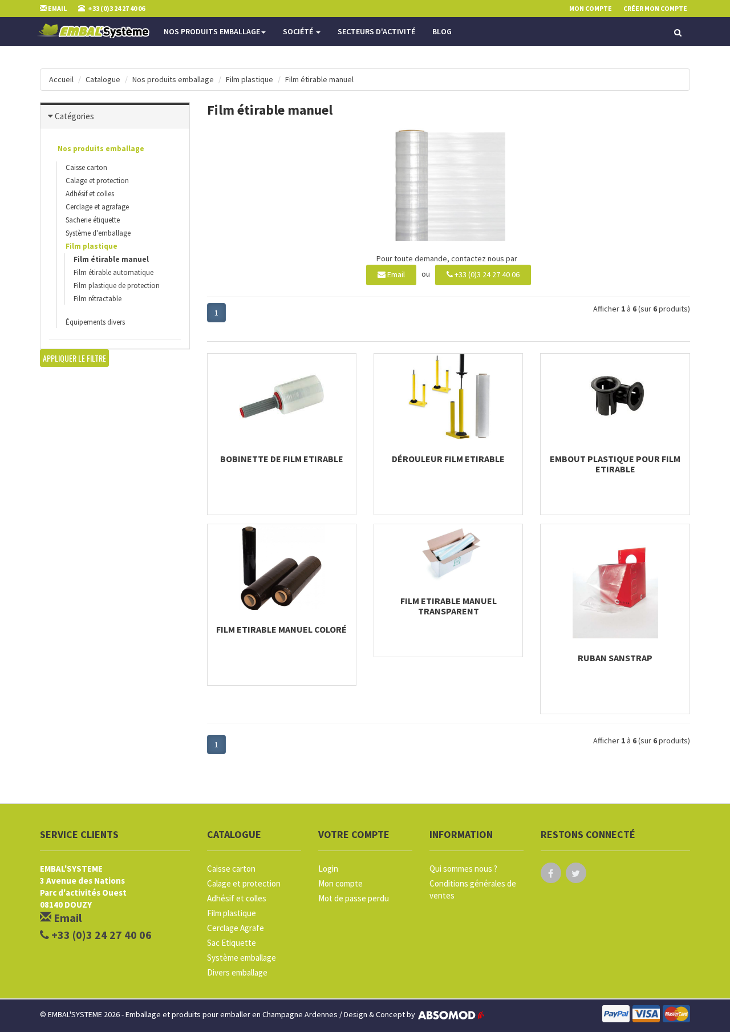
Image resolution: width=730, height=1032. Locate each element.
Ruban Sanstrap (615, 657)
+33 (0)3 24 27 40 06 (486, 274)
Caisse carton (86, 167)
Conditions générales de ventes (472, 889)
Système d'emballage (98, 233)
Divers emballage (237, 972)
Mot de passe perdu (353, 898)
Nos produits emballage (212, 31)
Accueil (61, 79)
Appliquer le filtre (74, 358)
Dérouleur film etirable (448, 458)
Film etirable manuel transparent (448, 606)
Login (328, 868)
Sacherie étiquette (93, 220)
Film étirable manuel (319, 79)
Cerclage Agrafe (235, 927)
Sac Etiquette (231, 942)
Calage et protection (97, 180)
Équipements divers (95, 322)
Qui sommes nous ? (463, 868)
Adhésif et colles (90, 194)
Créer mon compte (655, 8)
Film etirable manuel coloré (281, 629)
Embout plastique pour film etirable (615, 464)
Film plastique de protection (117, 285)
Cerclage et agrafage (97, 207)
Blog (442, 31)
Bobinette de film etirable (281, 458)
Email (395, 274)
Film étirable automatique (113, 272)
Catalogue (103, 79)
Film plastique (249, 79)
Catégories (74, 116)
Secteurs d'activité (376, 31)
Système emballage (241, 957)
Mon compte (340, 883)
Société (299, 31)
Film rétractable (97, 298)
